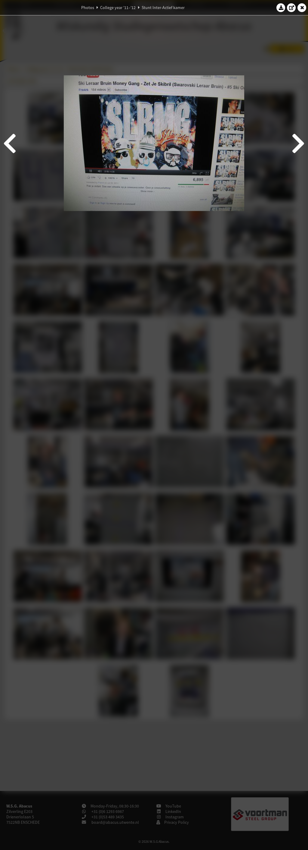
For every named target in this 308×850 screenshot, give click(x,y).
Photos (87, 7)
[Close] (301, 7)
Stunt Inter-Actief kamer (163, 7)
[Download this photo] (280, 7)
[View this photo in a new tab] (291, 7)
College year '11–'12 (118, 7)
